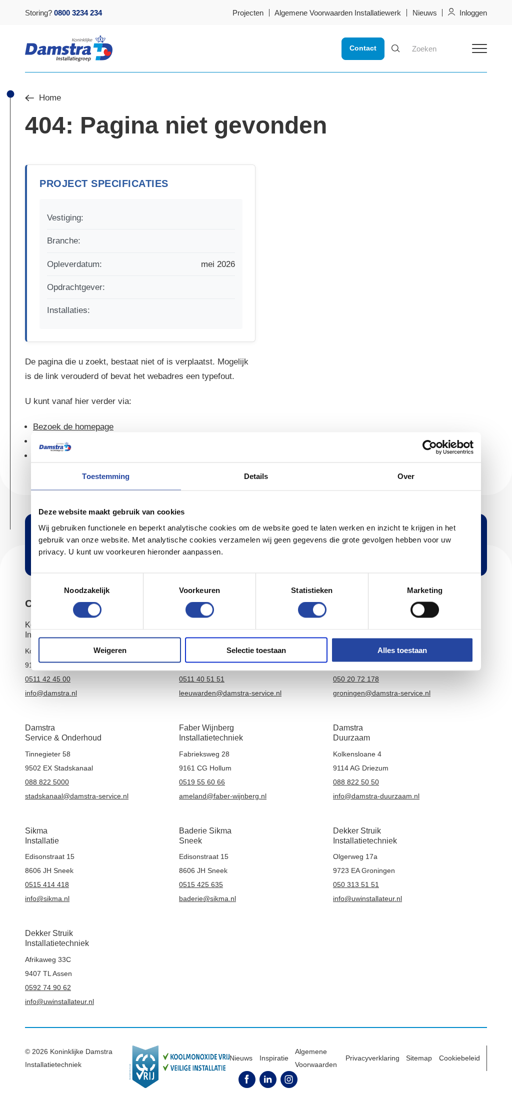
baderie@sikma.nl (207, 898)
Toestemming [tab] (106, 476)
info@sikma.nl (47, 898)
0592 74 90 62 (48, 988)
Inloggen (473, 12)
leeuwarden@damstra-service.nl (230, 693)
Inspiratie (274, 1058)
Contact (363, 48)
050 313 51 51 (356, 884)
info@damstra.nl (51, 693)
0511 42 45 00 (47, 679)
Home (50, 98)
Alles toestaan (402, 650)
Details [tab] (256, 476)
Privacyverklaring (373, 1058)
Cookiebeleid (459, 1058)
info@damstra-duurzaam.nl (376, 796)
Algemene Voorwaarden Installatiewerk (337, 12)
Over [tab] (406, 476)
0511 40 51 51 (201, 679)
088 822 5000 (47, 782)
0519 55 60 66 (202, 782)
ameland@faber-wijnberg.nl (222, 796)
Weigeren (110, 650)
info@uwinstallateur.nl (367, 898)
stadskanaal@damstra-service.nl (76, 796)
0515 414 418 (47, 884)
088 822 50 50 (356, 782)
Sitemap (419, 1058)
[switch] (200, 610)
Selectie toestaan (256, 650)
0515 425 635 (201, 884)
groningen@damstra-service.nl (381, 693)
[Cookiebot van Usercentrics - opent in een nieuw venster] (430, 447)
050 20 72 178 (356, 679)
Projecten (248, 12)
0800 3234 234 (78, 12)
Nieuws (424, 12)
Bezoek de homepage (73, 427)
